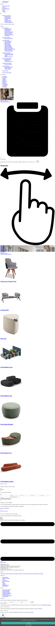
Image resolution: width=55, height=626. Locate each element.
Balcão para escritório (6, 37)
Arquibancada (7, 35)
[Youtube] (22, 573)
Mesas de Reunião (8, 45)
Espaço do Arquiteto (6, 8)
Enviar (32, 602)
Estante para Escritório (8, 56)
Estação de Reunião (8, 46)
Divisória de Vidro (8, 59)
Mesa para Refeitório (8, 47)
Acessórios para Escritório (7, 63)
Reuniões (4, 80)
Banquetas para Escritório (9, 34)
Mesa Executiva (7, 43)
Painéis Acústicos (8, 68)
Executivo (4, 79)
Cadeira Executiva (8, 16)
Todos (1, 254)
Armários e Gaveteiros (6, 52)
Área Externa (5, 85)
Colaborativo (5, 76)
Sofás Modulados (8, 29)
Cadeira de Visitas (8, 20)
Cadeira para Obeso (8, 21)
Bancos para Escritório (8, 32)
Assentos (4, 254)
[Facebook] (4, 573)
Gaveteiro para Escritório (9, 54)
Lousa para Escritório (8, 64)
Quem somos (5, 7)
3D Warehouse (5, 2)
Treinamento (5, 86)
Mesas (7, 254)
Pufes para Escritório (8, 33)
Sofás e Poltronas (5, 27)
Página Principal (5, 577)
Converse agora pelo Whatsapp (6, 498)
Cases (4, 6)
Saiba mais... (40, 608)
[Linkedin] (39, 573)
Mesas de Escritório (6, 40)
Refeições (4, 82)
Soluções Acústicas (6, 594)
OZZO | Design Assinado (7, 72)
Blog (3, 9)
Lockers (6, 55)
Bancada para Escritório (9, 48)
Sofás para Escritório (8, 28)
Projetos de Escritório (6, 5)
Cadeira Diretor (7, 17)
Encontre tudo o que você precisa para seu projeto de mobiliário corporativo (13, 161)
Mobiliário (9, 254)
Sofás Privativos (7, 30)
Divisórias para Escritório (7, 58)
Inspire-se (4, 11)
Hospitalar (4, 83)
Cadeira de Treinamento (9, 22)
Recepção (4, 78)
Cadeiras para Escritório (7, 15)
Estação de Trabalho (8, 41)
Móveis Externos (5, 70)
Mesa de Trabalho (8, 42)
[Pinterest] (30, 573)
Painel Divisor (7, 60)
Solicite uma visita (6, 1)
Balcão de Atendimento (9, 38)
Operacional (5, 77)
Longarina (6, 19)
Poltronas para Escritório (9, 31)
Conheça (2, 26)
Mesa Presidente (7, 44)
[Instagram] (13, 573)
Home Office (5, 81)
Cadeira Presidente (8, 18)
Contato (4, 10)
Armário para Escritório (9, 53)
